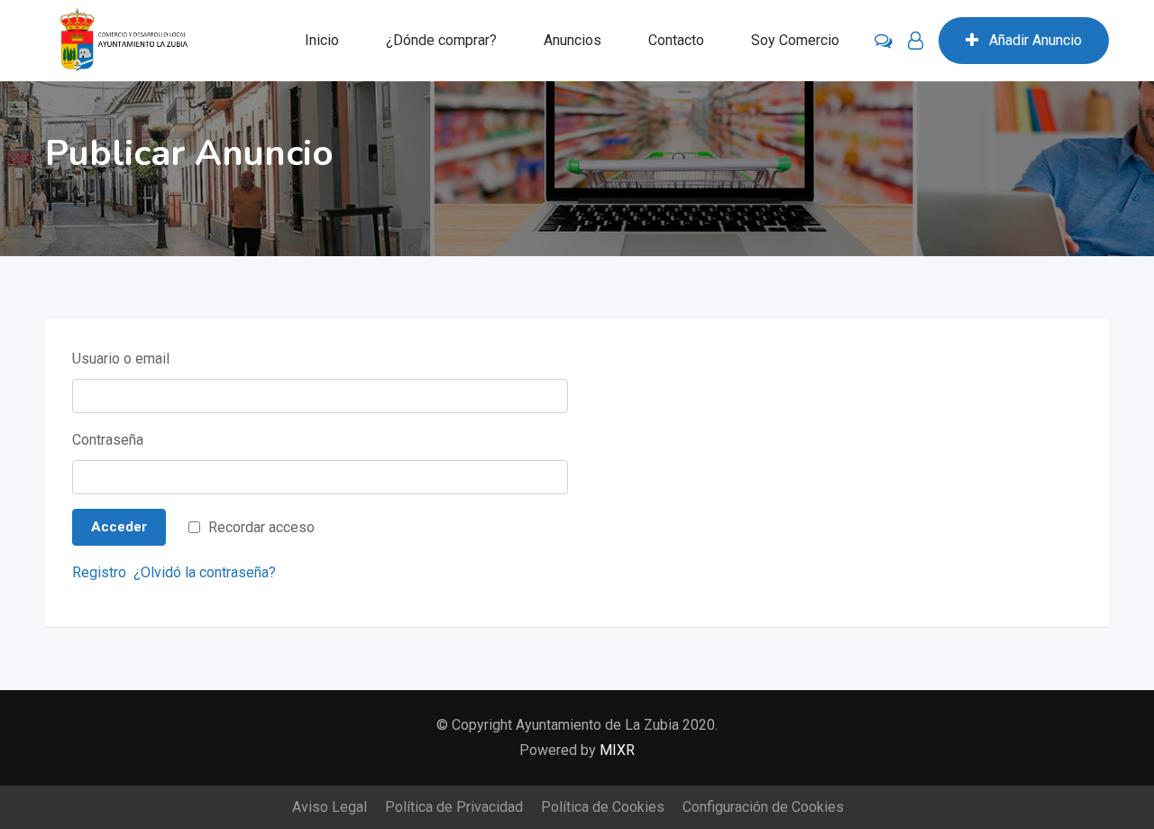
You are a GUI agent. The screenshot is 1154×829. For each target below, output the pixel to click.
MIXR (617, 750)
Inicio (322, 40)
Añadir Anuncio (1035, 40)
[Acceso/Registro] (915, 41)
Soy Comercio (795, 40)
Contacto (676, 40)
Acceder (119, 527)
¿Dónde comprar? (441, 40)
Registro (99, 572)
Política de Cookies (602, 806)
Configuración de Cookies (763, 806)
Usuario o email (120, 358)
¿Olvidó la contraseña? (204, 572)
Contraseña (107, 439)
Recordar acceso (261, 527)
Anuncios (572, 40)
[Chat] (884, 41)
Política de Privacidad (454, 806)
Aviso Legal (329, 806)
